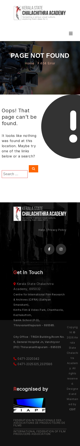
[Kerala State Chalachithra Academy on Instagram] (61, 249)
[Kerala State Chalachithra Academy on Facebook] (49, 249)
